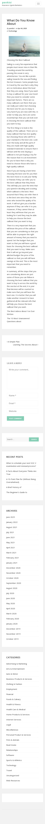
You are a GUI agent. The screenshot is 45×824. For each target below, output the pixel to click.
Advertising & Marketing (16, 663)
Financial (9, 694)
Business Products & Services (19, 679)
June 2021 (10, 537)
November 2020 (13, 573)
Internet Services (13, 719)
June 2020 (10, 598)
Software (10, 755)
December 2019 (13, 629)
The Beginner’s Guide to (16, 492)
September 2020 (13, 583)
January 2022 (12, 522)
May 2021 (10, 542)
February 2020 (12, 618)
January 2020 (12, 623)
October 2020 (12, 578)
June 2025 (10, 517)
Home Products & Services (18, 714)
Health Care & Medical (15, 709)
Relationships (12, 750)
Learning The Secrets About (25, 344)
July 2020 (10, 593)
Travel (9, 770)
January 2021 (12, 563)
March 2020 (11, 613)
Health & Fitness (13, 704)
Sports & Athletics (14, 760)
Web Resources (13, 780)
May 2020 (10, 603)
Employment (11, 689)
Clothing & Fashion (14, 684)
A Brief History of (13, 487)
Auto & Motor (12, 674)
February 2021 (12, 557)
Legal (8, 724)
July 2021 (10, 532)
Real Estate (11, 745)
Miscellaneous (12, 729)
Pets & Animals (12, 740)
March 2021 (11, 552)
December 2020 (13, 568)
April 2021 (10, 547)
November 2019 (13, 634)
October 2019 (12, 639)
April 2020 (10, 608)
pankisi (7, 2)
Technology (12, 31)
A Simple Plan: (14, 341)
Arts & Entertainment (15, 669)
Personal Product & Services (18, 735)
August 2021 (11, 527)
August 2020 (11, 588)
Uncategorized (12, 775)
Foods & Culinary (13, 699)
